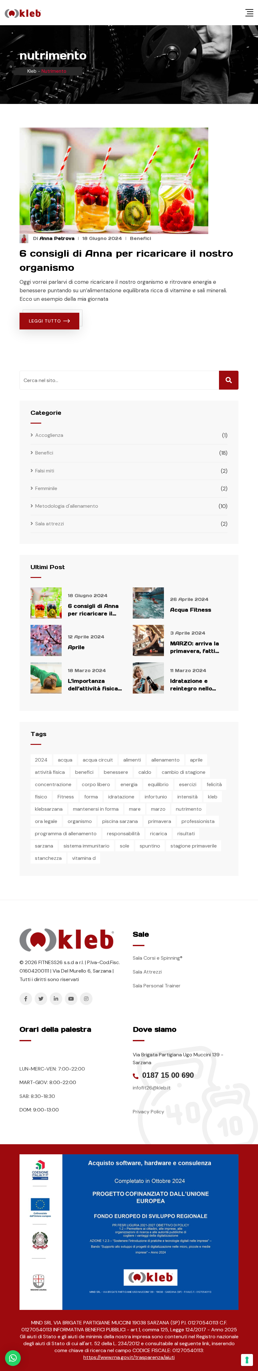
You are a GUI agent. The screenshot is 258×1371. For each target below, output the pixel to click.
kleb (212, 796)
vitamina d (84, 858)
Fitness (66, 796)
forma (91, 796)
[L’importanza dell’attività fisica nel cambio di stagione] (46, 678)
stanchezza (48, 858)
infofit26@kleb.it (152, 1087)
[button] (13, 1358)
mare (135, 809)
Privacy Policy (148, 1111)
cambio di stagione (183, 772)
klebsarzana (49, 809)
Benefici (140, 238)
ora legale (46, 821)
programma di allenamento (66, 833)
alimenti (132, 760)
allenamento (165, 760)
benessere (116, 772)
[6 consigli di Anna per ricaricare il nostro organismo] (46, 603)
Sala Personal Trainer (157, 985)
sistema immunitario (86, 846)
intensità (187, 796)
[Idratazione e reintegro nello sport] (148, 678)
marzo (158, 809)
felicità (214, 784)
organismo (80, 821)
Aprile (76, 647)
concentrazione (53, 784)
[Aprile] (46, 640)
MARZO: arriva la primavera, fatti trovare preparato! (196, 651)
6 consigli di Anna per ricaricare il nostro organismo (93, 613)
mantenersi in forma (96, 809)
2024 (41, 760)
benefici (84, 772)
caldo (144, 772)
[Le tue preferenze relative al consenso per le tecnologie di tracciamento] (247, 1360)
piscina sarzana (120, 821)
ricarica (158, 833)
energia (129, 784)
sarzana (44, 846)
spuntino (150, 846)
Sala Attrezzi (147, 971)
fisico (41, 796)
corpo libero (96, 784)
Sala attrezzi (49, 523)
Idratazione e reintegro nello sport (191, 688)
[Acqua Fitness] (148, 603)
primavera (159, 821)
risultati (186, 833)
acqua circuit (98, 760)
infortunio (156, 796)
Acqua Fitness (190, 610)
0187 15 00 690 (168, 1075)
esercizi (187, 784)
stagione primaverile (194, 846)
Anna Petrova (57, 238)
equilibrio (158, 784)
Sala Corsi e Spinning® (157, 958)
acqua (65, 760)
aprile (196, 760)
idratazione (121, 796)
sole (124, 846)
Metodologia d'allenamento (66, 506)
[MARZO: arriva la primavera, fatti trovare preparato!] (148, 640)
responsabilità (123, 833)
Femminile (46, 488)
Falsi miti (44, 470)
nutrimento (189, 809)
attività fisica (50, 772)
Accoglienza (49, 435)
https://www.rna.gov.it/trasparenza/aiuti (129, 1357)
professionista (198, 821)
